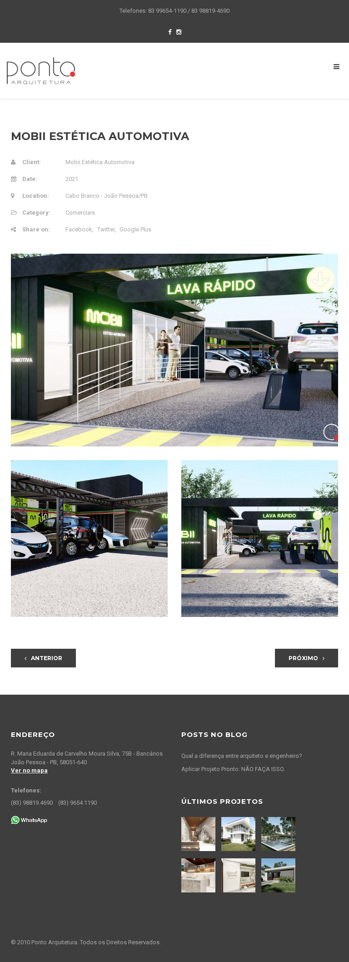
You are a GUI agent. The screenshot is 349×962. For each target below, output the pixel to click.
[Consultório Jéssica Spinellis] (239, 875)
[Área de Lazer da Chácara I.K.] (279, 834)
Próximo (303, 658)
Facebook (78, 229)
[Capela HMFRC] (199, 834)
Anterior (46, 658)
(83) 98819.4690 (32, 802)
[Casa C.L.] (239, 834)
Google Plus (135, 229)
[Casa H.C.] (279, 875)
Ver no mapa (29, 770)
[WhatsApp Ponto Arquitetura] (29, 819)
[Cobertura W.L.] (199, 875)
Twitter (106, 229)
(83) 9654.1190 (77, 802)
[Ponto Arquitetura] (41, 70)
